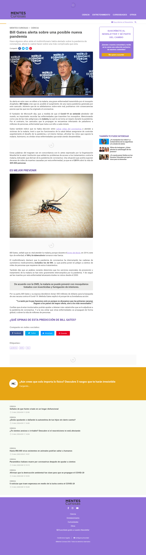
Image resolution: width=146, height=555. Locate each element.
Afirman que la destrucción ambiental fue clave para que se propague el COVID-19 (47, 473)
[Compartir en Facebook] (19, 48)
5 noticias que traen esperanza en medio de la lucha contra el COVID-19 (42, 484)
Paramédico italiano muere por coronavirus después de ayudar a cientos (42, 462)
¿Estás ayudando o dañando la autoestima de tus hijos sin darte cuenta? (43, 420)
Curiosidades (120, 15)
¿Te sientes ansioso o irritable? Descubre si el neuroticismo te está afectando (45, 431)
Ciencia (86, 15)
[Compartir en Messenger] (27, 48)
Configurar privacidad (82, 538)
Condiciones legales (63, 538)
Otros (133, 15)
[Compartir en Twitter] (23, 48)
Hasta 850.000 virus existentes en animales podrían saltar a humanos (41, 451)
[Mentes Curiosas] (68, 508)
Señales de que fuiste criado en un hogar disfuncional (34, 409)
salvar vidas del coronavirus (69, 129)
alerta (21, 348)
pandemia (13, 348)
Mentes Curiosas (19, 28)
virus (28, 348)
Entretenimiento (101, 15)
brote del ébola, (74, 253)
